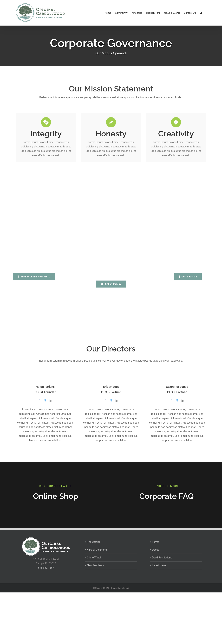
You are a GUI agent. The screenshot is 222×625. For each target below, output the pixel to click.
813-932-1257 (46, 567)
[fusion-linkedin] (51, 400)
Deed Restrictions (162, 557)
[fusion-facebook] (39, 400)
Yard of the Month (97, 549)
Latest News (159, 565)
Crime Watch (94, 557)
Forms (155, 541)
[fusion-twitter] (45, 400)
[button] (201, 13)
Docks (155, 549)
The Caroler (93, 541)
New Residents (95, 565)
